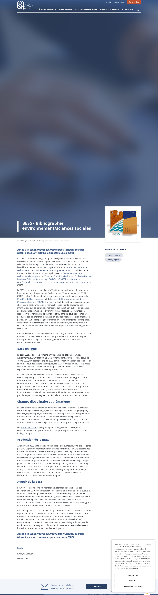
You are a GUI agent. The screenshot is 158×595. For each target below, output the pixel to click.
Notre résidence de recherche (86, 9)
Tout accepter (133, 575)
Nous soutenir (127, 9)
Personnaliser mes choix (132, 586)
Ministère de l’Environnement (31, 299)
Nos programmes (65, 9)
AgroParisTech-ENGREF (56, 279)
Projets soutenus (28, 241)
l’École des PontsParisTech (56, 276)
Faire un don (134, 2)
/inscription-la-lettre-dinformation (97, 587)
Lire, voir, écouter (119, 2)
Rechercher (138, 10)
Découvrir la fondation (47, 9)
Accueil (19, 241)
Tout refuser (132, 581)
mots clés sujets (29, 427)
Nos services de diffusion (109, 9)
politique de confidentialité (128, 568)
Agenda (108, 2)
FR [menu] (143, 2)
